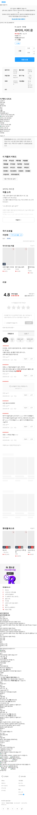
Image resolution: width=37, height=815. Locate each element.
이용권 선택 (3, 690)
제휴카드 (3, 783)
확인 (1, 682)
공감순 (12, 340)
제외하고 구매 (3, 644)
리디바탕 (3, 790)
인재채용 (20, 794)
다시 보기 (8, 750)
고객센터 (6, 776)
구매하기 (7, 741)
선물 (1, 110)
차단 (15, 360)
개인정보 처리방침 (9, 802)
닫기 (4, 733)
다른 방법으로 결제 (5, 661)
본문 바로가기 (3, 5)
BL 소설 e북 (18, 27)
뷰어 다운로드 (4, 785)
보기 (1, 733)
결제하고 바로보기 (5, 704)
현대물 (24, 27)
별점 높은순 (20, 340)
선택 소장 (2, 111)
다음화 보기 (3, 750)
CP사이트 (3, 788)
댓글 (25, 359)
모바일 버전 (3, 770)
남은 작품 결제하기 (5, 671)
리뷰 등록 (28, 323)
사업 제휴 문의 (21, 785)
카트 (1, 109)
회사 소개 (20, 792)
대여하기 (2, 741)
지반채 (16, 35)
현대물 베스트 (6, 587)
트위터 (9, 238)
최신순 (5, 340)
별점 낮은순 (30, 340)
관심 (18, 43)
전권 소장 (24, 60)
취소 (1, 641)
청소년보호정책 (17, 802)
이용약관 (3, 802)
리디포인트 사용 (4, 703)
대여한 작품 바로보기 (15, 671)
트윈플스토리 (18, 37)
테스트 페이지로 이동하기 (18, 19)
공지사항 (23, 776)
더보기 (32, 246)
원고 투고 (20, 783)
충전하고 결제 (3, 706)
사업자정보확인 (24, 802)
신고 (12, 360)
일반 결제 (10, 706)
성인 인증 (2, 638)
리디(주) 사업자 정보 (5, 800)
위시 (1, 107)
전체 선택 (2, 102)
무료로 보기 (3, 692)
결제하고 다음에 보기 (15, 704)
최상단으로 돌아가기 (9, 648)
